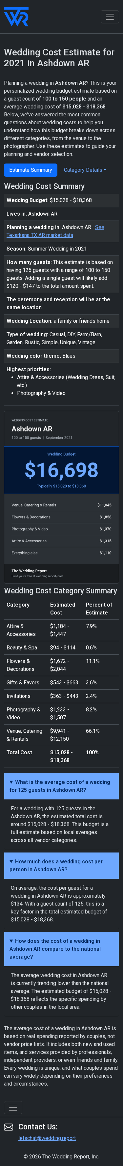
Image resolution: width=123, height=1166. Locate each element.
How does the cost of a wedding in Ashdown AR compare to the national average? (55, 949)
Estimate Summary (30, 170)
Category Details (83, 170)
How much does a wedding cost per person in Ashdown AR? (56, 865)
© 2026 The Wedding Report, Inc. (61, 1156)
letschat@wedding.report (47, 1138)
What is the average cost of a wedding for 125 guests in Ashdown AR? (60, 786)
